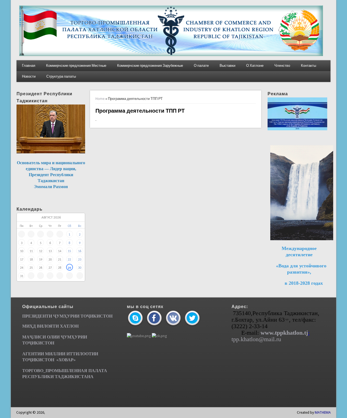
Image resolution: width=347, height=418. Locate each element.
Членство (282, 66)
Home (100, 99)
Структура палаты (61, 76)
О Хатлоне (255, 66)
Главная (28, 66)
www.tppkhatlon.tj (284, 332)
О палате (201, 66)
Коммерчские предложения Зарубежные (150, 66)
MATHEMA (323, 412)
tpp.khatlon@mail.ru (256, 339)
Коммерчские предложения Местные (76, 66)
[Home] (171, 55)
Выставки (227, 66)
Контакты (308, 66)
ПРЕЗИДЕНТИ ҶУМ (43, 316)
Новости (29, 76)
